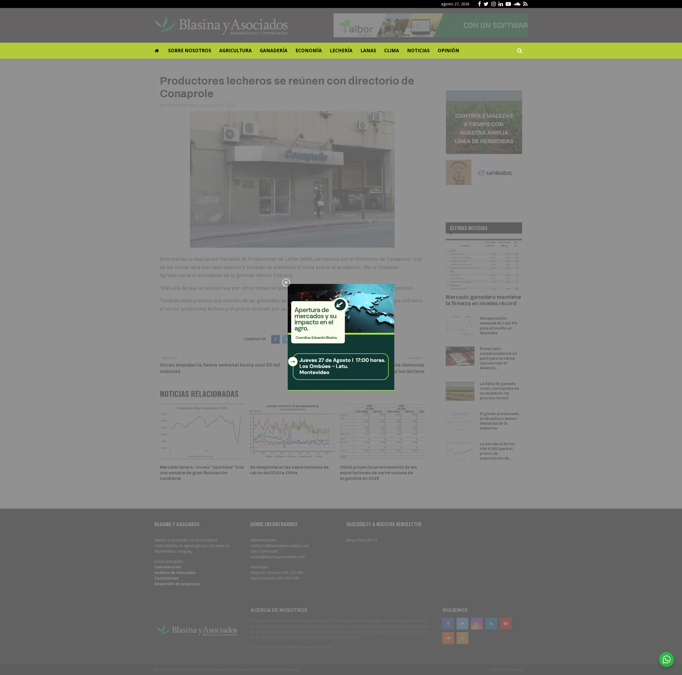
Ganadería (273, 50)
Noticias (418, 50)
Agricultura (235, 50)
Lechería (341, 50)
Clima (391, 50)
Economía (308, 50)
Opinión (448, 50)
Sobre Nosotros (189, 50)
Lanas (368, 50)
